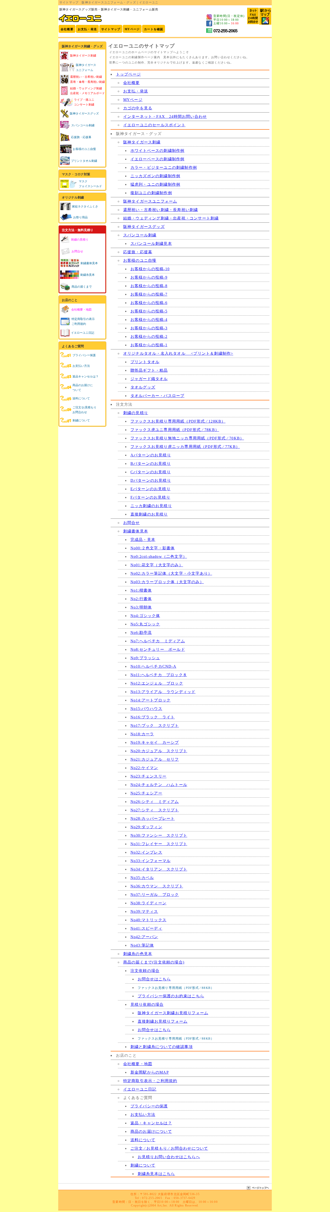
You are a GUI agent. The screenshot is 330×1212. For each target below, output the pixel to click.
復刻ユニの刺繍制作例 (151, 193)
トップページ (128, 74)
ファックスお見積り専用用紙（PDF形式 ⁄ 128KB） (178, 421)
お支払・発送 (87, 29)
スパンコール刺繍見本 (151, 243)
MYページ (132, 29)
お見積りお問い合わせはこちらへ (169, 1157)
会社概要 (67, 29)
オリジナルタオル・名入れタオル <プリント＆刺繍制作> (178, 353)
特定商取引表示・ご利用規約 (150, 1081)
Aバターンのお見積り (150, 455)
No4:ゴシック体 (145, 616)
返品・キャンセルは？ (151, 1123)
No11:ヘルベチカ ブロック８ (158, 675)
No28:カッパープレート (152, 818)
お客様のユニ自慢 (84, 149)
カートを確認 (153, 29)
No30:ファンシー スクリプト (158, 835)
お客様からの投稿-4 (148, 320)
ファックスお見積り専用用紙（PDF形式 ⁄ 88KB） (176, 988)
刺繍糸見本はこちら (156, 1174)
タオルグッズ (142, 387)
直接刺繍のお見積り (149, 514)
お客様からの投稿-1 (148, 345)
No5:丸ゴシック (145, 624)
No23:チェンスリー (148, 776)
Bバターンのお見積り (150, 463)
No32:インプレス (146, 852)
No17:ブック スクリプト (154, 725)
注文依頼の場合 (144, 971)
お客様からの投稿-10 (150, 269)
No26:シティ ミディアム (154, 802)
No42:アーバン (144, 937)
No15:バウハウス (146, 709)
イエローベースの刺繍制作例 (157, 159)
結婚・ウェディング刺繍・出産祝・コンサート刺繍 (171, 218)
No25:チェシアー (146, 793)
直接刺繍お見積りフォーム (162, 1021)
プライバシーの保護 (149, 1106)
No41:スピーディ (146, 928)
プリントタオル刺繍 (84, 161)
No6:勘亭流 (141, 633)
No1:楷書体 (141, 590)
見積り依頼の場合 (147, 1004)
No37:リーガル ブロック (154, 895)
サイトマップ (110, 29)
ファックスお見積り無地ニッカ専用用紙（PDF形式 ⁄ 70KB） (187, 438)
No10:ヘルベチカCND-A (153, 666)
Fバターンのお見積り (150, 497)
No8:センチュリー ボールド (157, 649)
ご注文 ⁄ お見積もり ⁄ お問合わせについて (169, 1148)
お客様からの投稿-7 (148, 294)
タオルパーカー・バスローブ (157, 396)
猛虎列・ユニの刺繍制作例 (155, 184)
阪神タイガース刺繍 (142, 142)
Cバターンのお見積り (150, 472)
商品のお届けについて (151, 1131)
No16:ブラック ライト (152, 717)
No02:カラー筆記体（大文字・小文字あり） (171, 573)
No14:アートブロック (150, 700)
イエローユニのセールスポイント (154, 125)
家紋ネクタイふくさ (85, 206)
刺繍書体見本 (89, 263)
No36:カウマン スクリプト (156, 886)
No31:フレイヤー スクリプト (158, 844)
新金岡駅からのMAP (149, 1072)
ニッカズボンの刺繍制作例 (155, 176)
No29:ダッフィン (146, 827)
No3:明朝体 (141, 607)
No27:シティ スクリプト (154, 810)
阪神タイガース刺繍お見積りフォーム (173, 1013)
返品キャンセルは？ (85, 376)
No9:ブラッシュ (145, 658)
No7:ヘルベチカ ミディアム (157, 641)
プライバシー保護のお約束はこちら (171, 996)
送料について (81, 398)
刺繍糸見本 (87, 274)
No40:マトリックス (148, 920)
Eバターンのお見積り (150, 489)
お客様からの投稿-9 (148, 277)
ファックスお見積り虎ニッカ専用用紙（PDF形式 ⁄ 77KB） (185, 447)
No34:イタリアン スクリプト (158, 869)
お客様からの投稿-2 (148, 336)
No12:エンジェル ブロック (156, 683)
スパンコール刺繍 (82, 125)
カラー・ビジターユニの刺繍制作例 (163, 167)
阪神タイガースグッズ (84, 113)
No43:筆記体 (142, 945)
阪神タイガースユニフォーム (150, 201)
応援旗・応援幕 (81, 137)
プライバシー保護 (84, 355)
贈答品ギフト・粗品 (149, 370)
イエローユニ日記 (82, 332)
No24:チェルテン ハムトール (158, 785)
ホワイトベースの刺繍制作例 (157, 151)
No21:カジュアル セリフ (154, 759)
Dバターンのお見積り (150, 480)
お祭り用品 (80, 217)
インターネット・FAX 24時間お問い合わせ (165, 116)
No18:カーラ (142, 734)
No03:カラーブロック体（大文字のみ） (167, 582)
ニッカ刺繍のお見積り (151, 506)
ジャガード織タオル (149, 379)
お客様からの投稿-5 (148, 311)
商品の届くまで (82, 286)
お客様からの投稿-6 (148, 303)
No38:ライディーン (148, 903)
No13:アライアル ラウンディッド (163, 692)
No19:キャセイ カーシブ (154, 742)
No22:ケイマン (144, 768)
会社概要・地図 (137, 1064)
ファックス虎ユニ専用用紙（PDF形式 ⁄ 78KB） (174, 430)
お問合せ (131, 523)
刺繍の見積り (135, 413)
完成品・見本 (142, 540)
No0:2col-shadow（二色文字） (158, 556)
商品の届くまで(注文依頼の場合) (153, 962)
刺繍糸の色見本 (137, 954)
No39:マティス (144, 911)
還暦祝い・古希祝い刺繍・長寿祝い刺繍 (160, 210)
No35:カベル (142, 878)
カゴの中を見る (137, 108)
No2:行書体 (141, 599)
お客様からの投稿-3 (148, 328)
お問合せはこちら (154, 979)
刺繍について (81, 420)
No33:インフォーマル (150, 861)
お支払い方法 (81, 366)
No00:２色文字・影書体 (152, 548)
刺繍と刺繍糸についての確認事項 (161, 1047)
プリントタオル (144, 362)
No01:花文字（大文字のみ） (156, 565)
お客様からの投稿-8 (148, 286)
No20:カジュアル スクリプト (158, 751)
